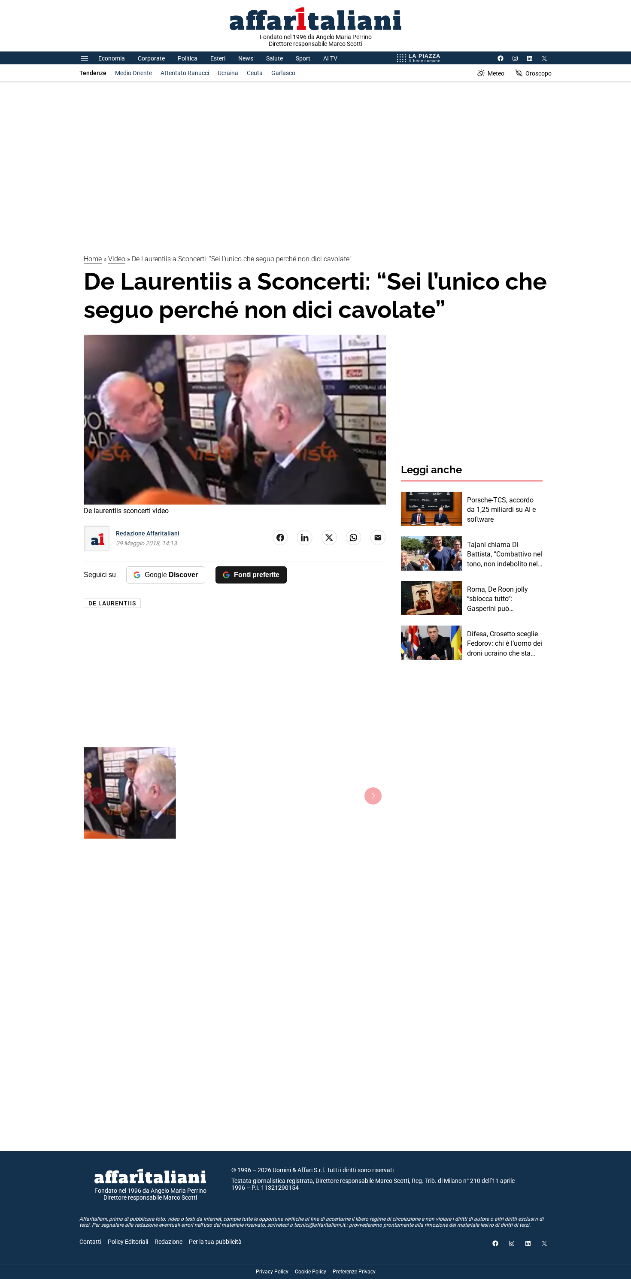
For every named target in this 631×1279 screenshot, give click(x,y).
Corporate (151, 58)
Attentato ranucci (185, 73)
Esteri (217, 58)
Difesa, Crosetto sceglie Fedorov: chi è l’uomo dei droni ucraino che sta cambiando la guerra (504, 644)
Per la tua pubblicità (215, 1241)
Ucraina (228, 73)
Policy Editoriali (128, 1241)
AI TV (330, 58)
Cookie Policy (310, 1272)
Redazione (168, 1241)
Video (116, 259)
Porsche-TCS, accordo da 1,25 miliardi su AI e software (501, 509)
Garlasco (283, 73)
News (245, 58)
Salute (274, 58)
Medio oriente (133, 73)
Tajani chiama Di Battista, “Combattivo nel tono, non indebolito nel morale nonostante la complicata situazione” (504, 555)
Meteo (496, 73)
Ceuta (255, 73)
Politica (187, 58)
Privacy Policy (272, 1272)
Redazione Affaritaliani (147, 533)
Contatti (90, 1241)
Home (93, 259)
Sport (303, 58)
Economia (111, 58)
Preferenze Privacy (354, 1272)
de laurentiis (112, 603)
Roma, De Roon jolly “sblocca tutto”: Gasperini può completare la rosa (497, 599)
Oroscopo (538, 73)
